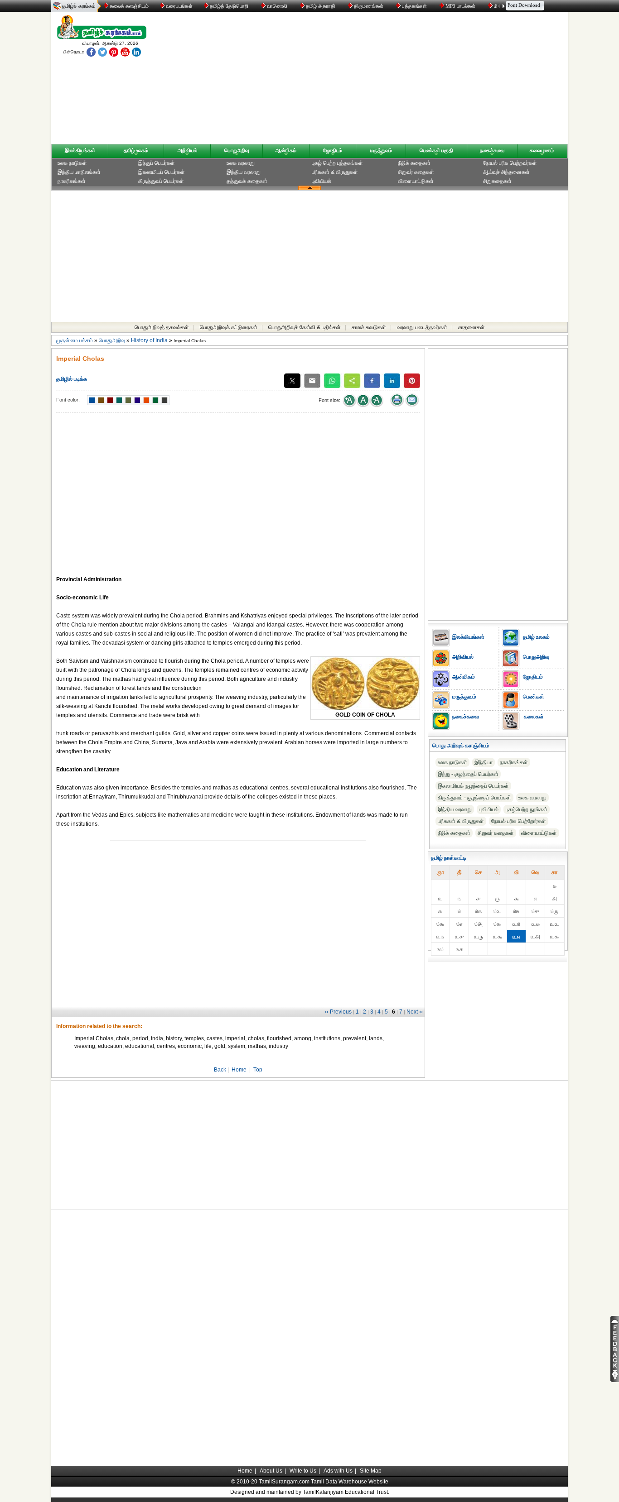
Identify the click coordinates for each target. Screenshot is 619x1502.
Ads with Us (338, 1471)
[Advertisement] (396, 80)
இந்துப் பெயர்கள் (156, 163)
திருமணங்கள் (369, 6)
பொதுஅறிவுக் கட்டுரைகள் (228, 327)
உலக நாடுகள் (72, 163)
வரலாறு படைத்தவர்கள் (422, 327)
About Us (271, 1471)
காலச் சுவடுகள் (369, 327)
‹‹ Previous (338, 1012)
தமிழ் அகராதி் (321, 6)
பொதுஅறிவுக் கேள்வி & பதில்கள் (304, 327)
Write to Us (303, 1471)
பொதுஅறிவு (236, 150)
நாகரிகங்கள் (72, 181)
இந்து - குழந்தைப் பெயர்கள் (468, 774)
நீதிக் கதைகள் (414, 163)
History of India (149, 340)
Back (220, 1070)
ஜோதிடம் (332, 150)
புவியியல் (321, 181)
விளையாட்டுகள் (416, 181)
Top (257, 1070)
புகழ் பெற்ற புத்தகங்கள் (337, 163)
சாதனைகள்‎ (471, 327)
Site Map (371, 1471)
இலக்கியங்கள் (80, 150)
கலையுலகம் (542, 150)
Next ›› (414, 1012)
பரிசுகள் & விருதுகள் (335, 172)
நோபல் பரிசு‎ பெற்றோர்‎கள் (518, 821)
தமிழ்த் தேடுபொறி (229, 6)
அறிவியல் (187, 150)
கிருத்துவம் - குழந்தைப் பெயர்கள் (474, 797)
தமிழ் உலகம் (136, 150)
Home (239, 1070)
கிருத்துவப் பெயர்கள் (161, 181)
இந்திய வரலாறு (244, 172)
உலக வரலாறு (241, 163)
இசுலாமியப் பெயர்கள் (161, 172)
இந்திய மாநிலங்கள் (79, 172)
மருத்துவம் (381, 150)
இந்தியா (483, 762)
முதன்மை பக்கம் (74, 340)
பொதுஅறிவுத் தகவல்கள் (162, 327)
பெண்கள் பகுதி (436, 150)
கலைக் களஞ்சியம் (128, 6)
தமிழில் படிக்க (71, 379)
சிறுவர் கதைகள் (416, 172)
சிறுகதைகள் (497, 181)
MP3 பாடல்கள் (460, 6)
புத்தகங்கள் (414, 6)
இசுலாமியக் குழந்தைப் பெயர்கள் (473, 786)
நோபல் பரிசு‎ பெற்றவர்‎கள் (510, 163)
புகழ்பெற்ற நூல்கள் (526, 809)
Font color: (68, 399)
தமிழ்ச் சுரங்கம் (79, 6)
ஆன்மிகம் (286, 150)
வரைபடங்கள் (178, 6)
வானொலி (277, 6)
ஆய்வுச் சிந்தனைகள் (506, 172)
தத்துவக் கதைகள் (247, 181)
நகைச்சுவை (492, 150)
